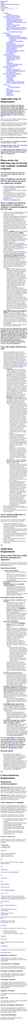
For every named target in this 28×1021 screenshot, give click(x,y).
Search (2, 8)
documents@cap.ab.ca (21, 244)
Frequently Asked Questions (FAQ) (12, 199)
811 (1, 902)
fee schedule (13, 389)
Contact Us (3, 936)
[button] (2, 3)
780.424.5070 (4, 869)
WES (5, 691)
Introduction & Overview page (11, 120)
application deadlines (6, 114)
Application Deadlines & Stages (19, 365)
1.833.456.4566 (4, 922)
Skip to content (4, 1)
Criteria (10, 792)
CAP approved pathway (14, 612)
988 (1, 918)
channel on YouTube (10, 890)
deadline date (4, 564)
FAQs (15, 129)
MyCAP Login (4, 7)
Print (2, 156)
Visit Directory (4, 946)
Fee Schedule (7, 582)
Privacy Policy (4, 952)
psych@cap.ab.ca (5, 884)
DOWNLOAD (4, 844)
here (20, 135)
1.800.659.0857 (14, 872)
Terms (9, 952)
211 (1, 906)
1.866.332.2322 (4, 914)
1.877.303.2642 (4, 910)
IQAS (5, 689)
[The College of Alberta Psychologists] (10, 4)
